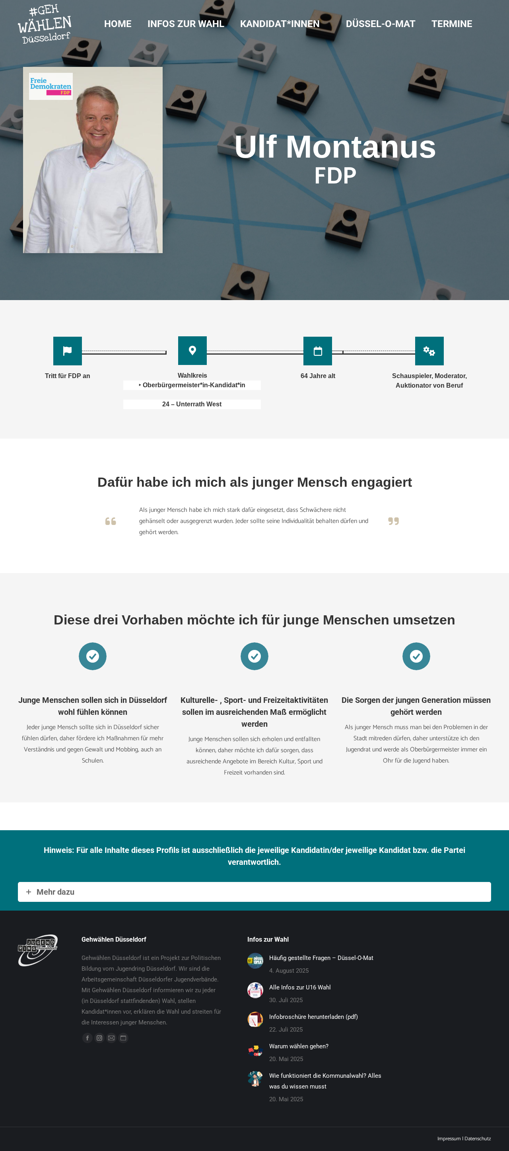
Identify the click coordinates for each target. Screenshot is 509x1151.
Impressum (449, 1139)
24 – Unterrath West (191, 404)
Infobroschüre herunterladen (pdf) (313, 1016)
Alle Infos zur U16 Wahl (300, 987)
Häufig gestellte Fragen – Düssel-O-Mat (321, 958)
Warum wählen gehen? (298, 1046)
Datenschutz (477, 1139)
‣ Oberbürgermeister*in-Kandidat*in (192, 385)
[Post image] (255, 961)
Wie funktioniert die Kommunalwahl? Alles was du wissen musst (325, 1081)
